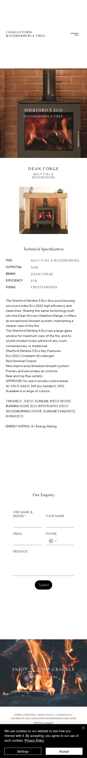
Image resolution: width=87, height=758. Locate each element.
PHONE (51, 534)
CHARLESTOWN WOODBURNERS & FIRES (25, 34)
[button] (75, 34)
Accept (64, 751)
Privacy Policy (34, 740)
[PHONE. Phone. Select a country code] (52, 541)
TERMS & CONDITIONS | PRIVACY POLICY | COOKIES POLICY (43, 715)
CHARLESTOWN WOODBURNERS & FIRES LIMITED (53, 719)
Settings (23, 751)
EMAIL (17, 534)
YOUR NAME (55, 516)
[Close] (80, 730)
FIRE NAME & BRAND (23, 514)
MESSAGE (20, 551)
